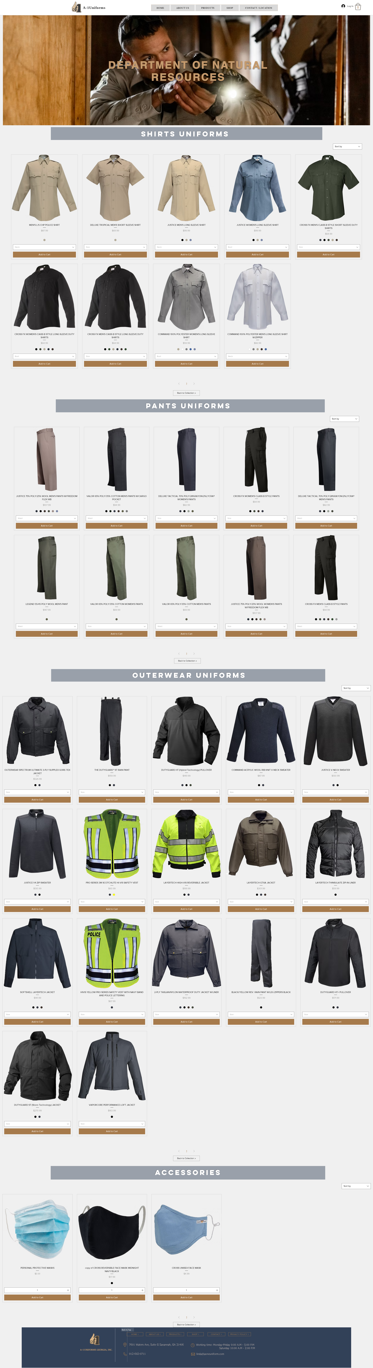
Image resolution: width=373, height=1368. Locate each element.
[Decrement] (6, 1290)
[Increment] (68, 1290)
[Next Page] (194, 384)
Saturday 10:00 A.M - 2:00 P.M (233, 1348)
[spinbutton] (37, 1290)
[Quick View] (44, 188)
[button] (358, 6)
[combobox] (347, 146)
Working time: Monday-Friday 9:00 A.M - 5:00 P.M (225, 1345)
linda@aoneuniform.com (210, 1354)
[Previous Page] (179, 384)
